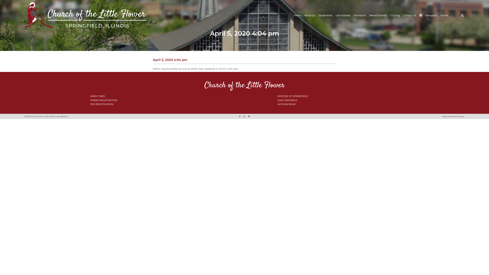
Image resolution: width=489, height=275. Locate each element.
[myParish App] (249, 116)
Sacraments (325, 15)
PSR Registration (101, 104)
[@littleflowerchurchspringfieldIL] (239, 116)
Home (297, 15)
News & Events (377, 15)
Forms (444, 15)
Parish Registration (103, 100)
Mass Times (97, 96)
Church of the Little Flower (244, 85)
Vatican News (286, 104)
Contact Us (409, 15)
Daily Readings (287, 100)
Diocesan (460, 116)
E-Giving (395, 15)
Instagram (431, 15)
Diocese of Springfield (292, 96)
